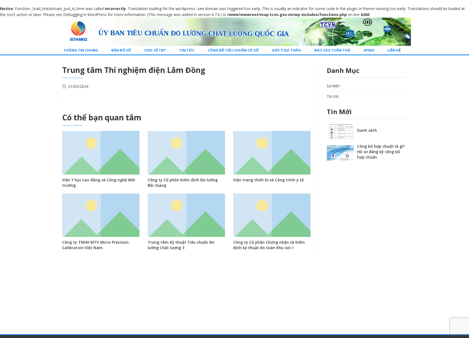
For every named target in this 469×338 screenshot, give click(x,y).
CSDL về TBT (155, 50)
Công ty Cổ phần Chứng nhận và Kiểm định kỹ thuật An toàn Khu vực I (269, 245)
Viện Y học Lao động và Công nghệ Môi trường (98, 182)
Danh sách (367, 130)
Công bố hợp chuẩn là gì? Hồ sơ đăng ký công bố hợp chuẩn (381, 152)
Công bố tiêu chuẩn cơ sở (233, 50)
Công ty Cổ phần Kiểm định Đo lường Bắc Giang (183, 182)
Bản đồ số (121, 50)
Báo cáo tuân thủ (332, 50)
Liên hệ (394, 50)
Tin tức (186, 50)
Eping (369, 50)
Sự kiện (333, 85)
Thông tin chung (81, 50)
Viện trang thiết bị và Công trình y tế (268, 179)
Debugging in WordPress (85, 14)
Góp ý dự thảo (286, 50)
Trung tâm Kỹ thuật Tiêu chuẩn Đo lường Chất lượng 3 (181, 245)
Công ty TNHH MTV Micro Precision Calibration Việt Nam (95, 245)
